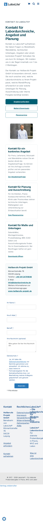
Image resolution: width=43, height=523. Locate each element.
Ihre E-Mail (12, 315)
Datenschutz (12, 356)
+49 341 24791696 (24, 277)
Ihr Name (11, 303)
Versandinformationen (26, 418)
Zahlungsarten (23, 423)
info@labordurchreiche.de (19, 282)
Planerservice (21, 115)
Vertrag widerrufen (8, 486)
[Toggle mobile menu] (38, 4)
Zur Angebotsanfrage (17, 177)
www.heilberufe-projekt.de (20, 291)
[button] (4, 519)
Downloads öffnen (15, 256)
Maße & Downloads (21, 108)
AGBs (19, 426)
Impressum (21, 415)
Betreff (10, 328)
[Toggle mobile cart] (29, 4)
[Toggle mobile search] (34, 4)
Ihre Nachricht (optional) (16, 339)
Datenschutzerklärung (17, 362)
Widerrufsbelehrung (25, 420)
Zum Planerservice (15, 215)
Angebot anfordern (21, 102)
